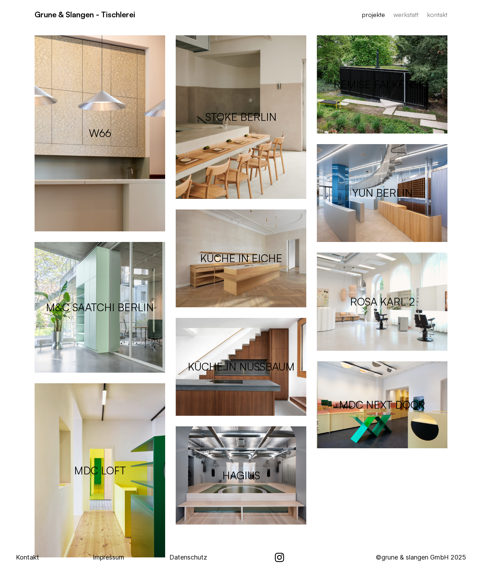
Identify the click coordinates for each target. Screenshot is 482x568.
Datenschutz (188, 557)
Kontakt (27, 557)
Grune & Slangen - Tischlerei (85, 14)
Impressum (108, 557)
